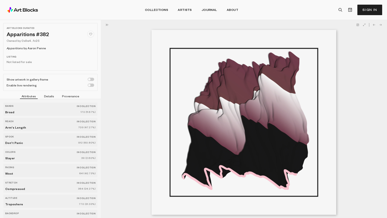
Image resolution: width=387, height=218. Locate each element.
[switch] (91, 79)
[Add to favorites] (90, 34)
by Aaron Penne (26, 48)
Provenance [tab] (70, 96)
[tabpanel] (50, 158)
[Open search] (340, 9)
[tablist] (50, 96)
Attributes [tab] (29, 96)
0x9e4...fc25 (31, 40)
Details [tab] (49, 96)
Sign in (369, 10)
